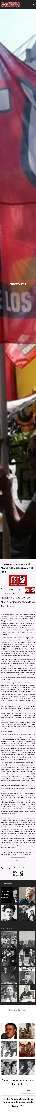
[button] (30, 4)
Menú (33, 4)
